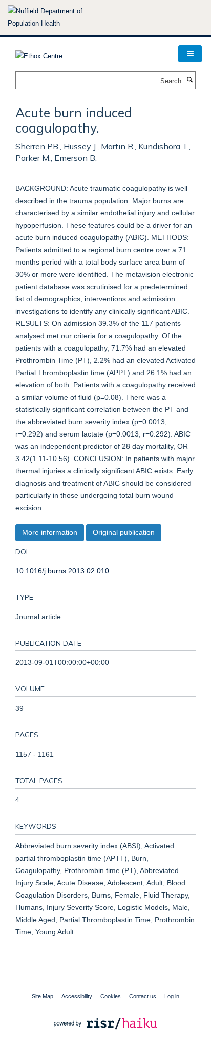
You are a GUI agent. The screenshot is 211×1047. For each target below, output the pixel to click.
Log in (171, 996)
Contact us (142, 996)
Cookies (110, 996)
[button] (190, 53)
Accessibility (76, 996)
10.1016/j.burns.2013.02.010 (62, 570)
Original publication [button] (124, 532)
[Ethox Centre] (38, 53)
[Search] (189, 80)
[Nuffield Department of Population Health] (59, 17)
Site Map (42, 996)
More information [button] (49, 532)
